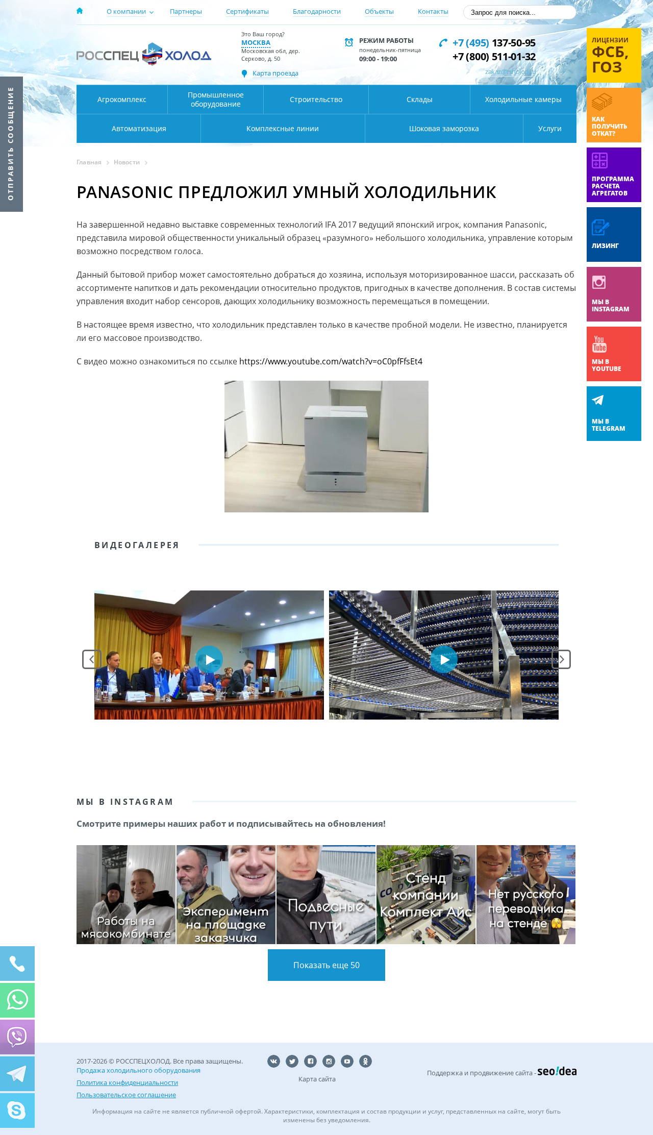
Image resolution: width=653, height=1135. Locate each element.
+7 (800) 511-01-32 (494, 56)
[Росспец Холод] (144, 54)
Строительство (316, 99)
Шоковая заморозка (444, 128)
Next (561, 659)
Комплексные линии (282, 128)
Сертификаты (247, 11)
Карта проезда (275, 73)
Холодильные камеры (523, 99)
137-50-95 (494, 43)
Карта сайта (317, 1078)
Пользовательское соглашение (126, 1094)
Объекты (379, 11)
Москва (255, 42)
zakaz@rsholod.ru (510, 71)
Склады (420, 99)
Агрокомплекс (121, 99)
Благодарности (317, 11)
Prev (92, 659)
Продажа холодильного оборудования (138, 1070)
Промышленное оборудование (216, 99)
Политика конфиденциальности (127, 1082)
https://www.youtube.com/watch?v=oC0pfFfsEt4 (330, 361)
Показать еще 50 (326, 965)
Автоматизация (139, 128)
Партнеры (186, 11)
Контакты (433, 11)
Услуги (550, 128)
